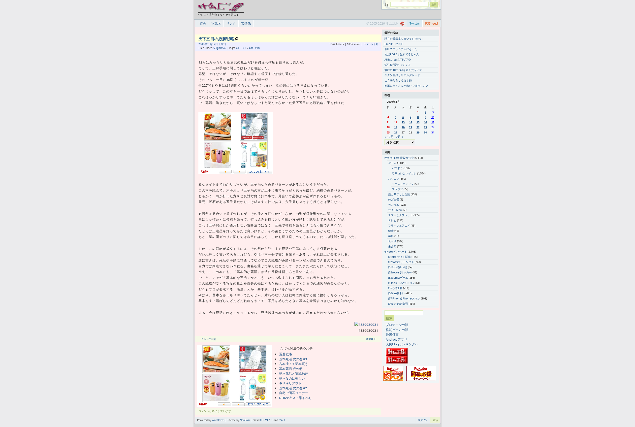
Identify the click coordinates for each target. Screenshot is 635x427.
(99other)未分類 (398, 303)
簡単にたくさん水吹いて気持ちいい (406, 85)
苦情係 (246, 23)
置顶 (435, 420)
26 (395, 132)
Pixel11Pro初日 (394, 44)
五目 (238, 48)
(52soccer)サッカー (400, 272)
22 (417, 127)
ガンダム (393, 204)
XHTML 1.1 (266, 420)
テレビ (392, 220)
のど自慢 (393, 199)
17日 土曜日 (219, 44)
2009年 (202, 44)
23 (425, 127)
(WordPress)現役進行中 (399, 158)
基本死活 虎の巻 (290, 368)
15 (417, 122)
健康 (391, 230)
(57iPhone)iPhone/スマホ (404, 298)
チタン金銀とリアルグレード (402, 75)
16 (425, 122)
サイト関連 (395, 210)
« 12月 (389, 136)
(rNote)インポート (395, 251)
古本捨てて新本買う (293, 363)
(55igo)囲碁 (219, 48)
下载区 (216, 23)
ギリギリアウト (290, 383)
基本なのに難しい (292, 378)
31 (432, 132)
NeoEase (245, 420)
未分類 (392, 246)
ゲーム (392, 163)
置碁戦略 (285, 354)
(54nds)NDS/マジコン (401, 283)
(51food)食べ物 (397, 267)
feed (431, 23)
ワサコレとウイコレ (404, 173)
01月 (209, 44)
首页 (203, 23)
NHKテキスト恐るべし (295, 397)
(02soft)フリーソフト (401, 262)
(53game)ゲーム (398, 277)
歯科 (391, 236)
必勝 (251, 48)
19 (395, 127)
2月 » (399, 136)
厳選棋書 (392, 334)
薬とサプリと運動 (399, 194)
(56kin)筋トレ (396, 293)
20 (403, 127)
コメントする (370, 44)
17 (432, 122)
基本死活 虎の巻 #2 (293, 388)
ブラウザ (397, 189)
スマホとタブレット (400, 215)
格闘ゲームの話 (397, 330)
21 (410, 127)
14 (410, 122)
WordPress (218, 420)
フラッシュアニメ (399, 225)
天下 (244, 48)
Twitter (415, 23)
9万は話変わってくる (397, 64)
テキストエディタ (403, 184)
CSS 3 (282, 420)
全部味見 (371, 339)
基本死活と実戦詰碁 (293, 373)
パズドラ (397, 168)
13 (403, 122)
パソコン (393, 178)
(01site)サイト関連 (399, 257)
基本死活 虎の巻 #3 (293, 359)
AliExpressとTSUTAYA (397, 59)
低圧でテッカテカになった (400, 49)
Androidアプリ (396, 339)
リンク (231, 23)
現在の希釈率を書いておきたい (403, 38)
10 (432, 117)
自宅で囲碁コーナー (293, 393)
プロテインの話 (397, 325)
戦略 (257, 48)
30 (425, 132)
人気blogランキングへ (402, 344)
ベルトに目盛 (208, 339)
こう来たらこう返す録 (398, 80)
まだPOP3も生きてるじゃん (401, 54)
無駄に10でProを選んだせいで (403, 70)
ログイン (423, 420)
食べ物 (392, 241)
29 (417, 132)
